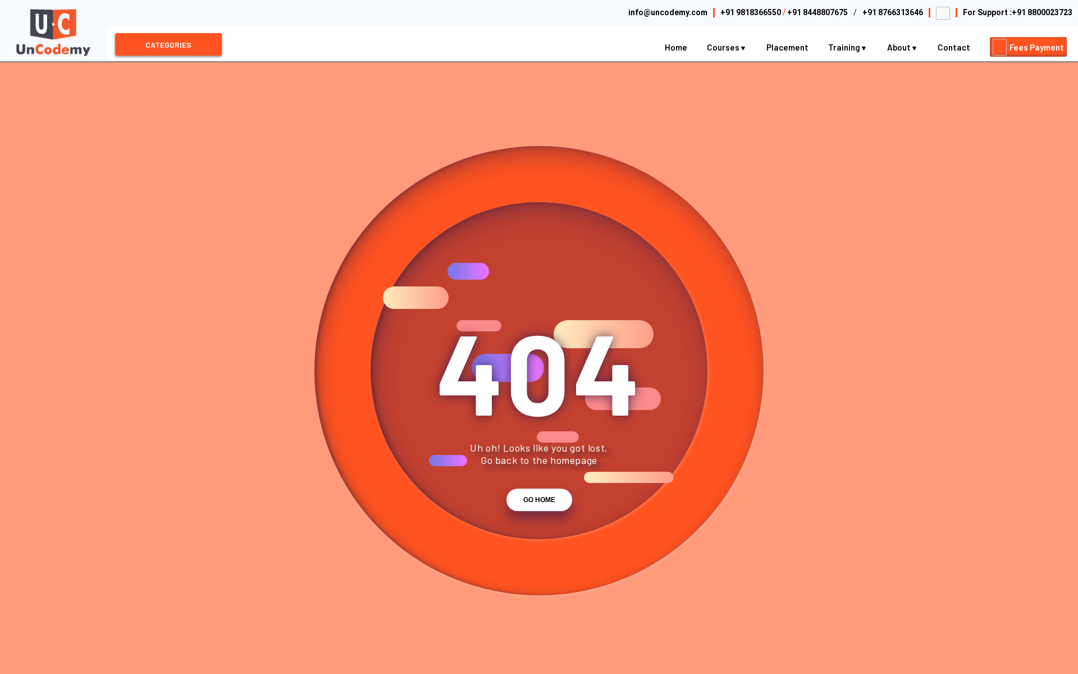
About (899, 47)
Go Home (539, 500)
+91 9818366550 (750, 12)
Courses (724, 47)
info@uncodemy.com (667, 12)
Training (845, 47)
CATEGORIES (168, 44)
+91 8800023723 (1042, 12)
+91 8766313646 (892, 12)
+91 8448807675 (817, 12)
